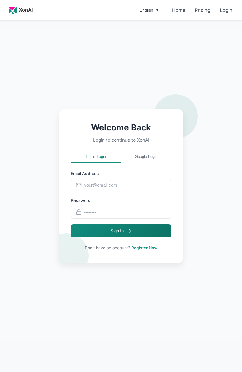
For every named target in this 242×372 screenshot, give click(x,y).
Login (226, 10)
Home (178, 10)
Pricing (202, 10)
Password (81, 200)
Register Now (144, 247)
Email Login (96, 156)
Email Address (85, 173)
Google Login (146, 156)
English (149, 10)
